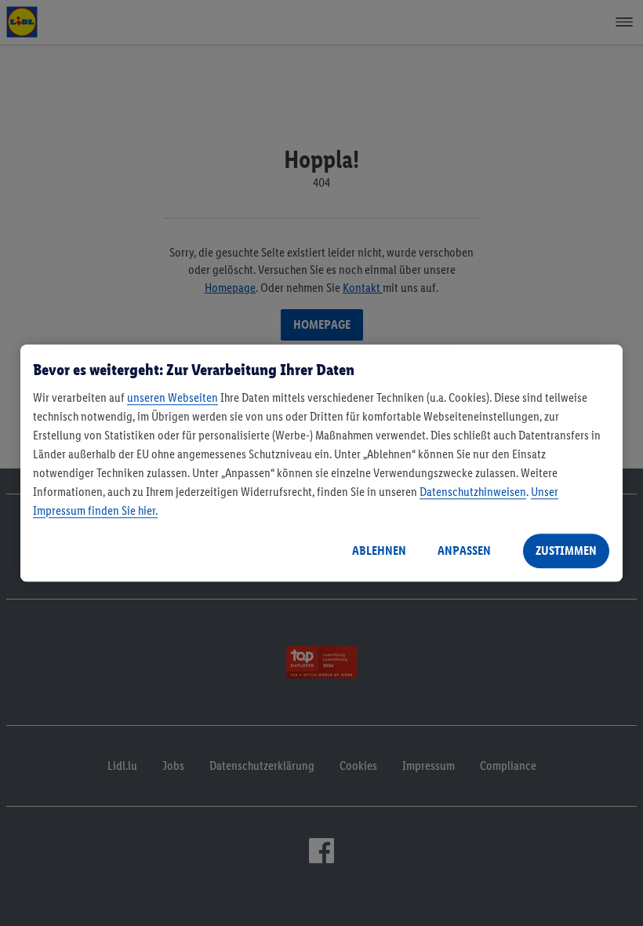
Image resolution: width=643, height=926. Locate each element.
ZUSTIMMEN (566, 550)
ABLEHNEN (379, 550)
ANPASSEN (464, 550)
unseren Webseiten (172, 397)
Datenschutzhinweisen (473, 491)
